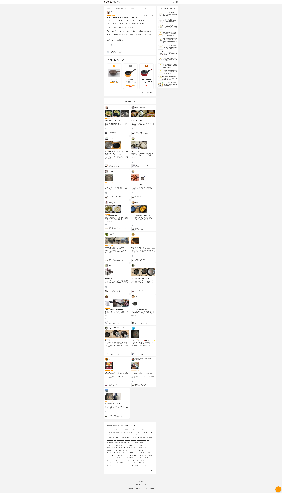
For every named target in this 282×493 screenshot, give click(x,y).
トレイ (147, 457)
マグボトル (127, 460)
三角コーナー (149, 437)
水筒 (149, 452)
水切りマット (133, 440)
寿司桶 (108, 450)
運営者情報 (130, 488)
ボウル (122, 447)
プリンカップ (126, 455)
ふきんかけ (136, 445)
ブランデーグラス (148, 460)
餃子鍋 (142, 429)
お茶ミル (118, 445)
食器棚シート (118, 442)
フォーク (142, 457)
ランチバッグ (120, 455)
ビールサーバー (124, 445)
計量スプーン (132, 457)
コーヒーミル (142, 442)
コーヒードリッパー (111, 445)
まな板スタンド (142, 445)
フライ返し (117, 435)
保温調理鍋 (126, 429)
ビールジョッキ (140, 460)
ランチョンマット (142, 437)
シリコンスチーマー (147, 435)
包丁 (130, 432)
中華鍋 (121, 432)
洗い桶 (144, 440)
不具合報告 (151, 488)
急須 (140, 462)
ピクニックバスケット (111, 455)
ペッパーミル (117, 447)
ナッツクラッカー (124, 452)
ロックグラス (110, 462)
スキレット (125, 432)
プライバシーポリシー (143, 488)
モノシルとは (144, 484)
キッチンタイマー (119, 457)
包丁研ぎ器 (146, 432)
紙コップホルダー (114, 450)
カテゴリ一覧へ (149, 470)
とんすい (141, 465)
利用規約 (136, 488)
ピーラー (112, 435)
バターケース (135, 450)
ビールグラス (134, 460)
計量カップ (126, 457)
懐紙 (115, 440)
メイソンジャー (110, 465)
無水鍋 (134, 429)
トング (122, 435)
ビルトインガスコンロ (127, 450)
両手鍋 (131, 429)
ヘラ (130, 435)
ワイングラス (116, 462)
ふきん (120, 437)
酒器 (137, 465)
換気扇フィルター (120, 440)
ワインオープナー (134, 447)
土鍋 (122, 429)
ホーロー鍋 (109, 432)
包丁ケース (141, 447)
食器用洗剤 (123, 442)
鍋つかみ (109, 442)
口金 (143, 455)
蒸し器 (137, 452)
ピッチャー (127, 462)
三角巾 (108, 440)
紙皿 (148, 440)
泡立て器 (146, 455)
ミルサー (109, 437)
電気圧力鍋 (118, 429)
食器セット (145, 465)
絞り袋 (150, 455)
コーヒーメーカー (134, 442)
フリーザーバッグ (143, 450)
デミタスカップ (115, 460)
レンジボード (127, 447)
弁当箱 (146, 452)
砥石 (151, 432)
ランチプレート (117, 465)
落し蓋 (112, 437)
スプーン (137, 457)
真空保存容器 (117, 452)
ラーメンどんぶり (125, 465)
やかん (128, 442)
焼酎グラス (122, 462)
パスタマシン (132, 452)
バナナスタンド (110, 447)
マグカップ (122, 460)
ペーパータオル (125, 437)
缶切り (120, 450)
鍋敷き (112, 442)
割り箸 (111, 440)
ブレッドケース (110, 452)
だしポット (130, 445)
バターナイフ (134, 432)
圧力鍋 (113, 429)
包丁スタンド (147, 447)
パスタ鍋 (147, 429)
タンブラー (109, 460)
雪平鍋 (113, 432)
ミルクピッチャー (134, 462)
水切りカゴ (127, 440)
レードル (126, 435)
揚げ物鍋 (139, 429)
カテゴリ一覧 (137, 484)
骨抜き (116, 437)
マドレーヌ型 (133, 455)
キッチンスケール (110, 457)
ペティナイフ (140, 432)
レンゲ (131, 465)
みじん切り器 (134, 435)
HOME (141, 482)
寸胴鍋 (117, 432)
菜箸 (135, 465)
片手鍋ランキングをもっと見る (146, 92)
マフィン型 (139, 455)
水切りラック (140, 440)
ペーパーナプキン (133, 437)
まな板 (108, 435)
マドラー (144, 462)
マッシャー (140, 435)
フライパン (109, 429)
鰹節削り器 (141, 452)
